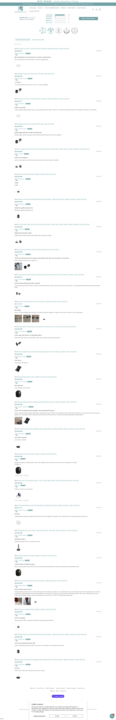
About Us (32, 688)
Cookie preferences (92, 709)
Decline (75, 716)
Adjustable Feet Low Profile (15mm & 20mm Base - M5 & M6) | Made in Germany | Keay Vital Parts (47, 530)
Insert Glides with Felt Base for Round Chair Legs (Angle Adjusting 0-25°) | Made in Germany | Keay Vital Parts (51, 274)
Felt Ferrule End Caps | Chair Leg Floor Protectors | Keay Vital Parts (38, 249)
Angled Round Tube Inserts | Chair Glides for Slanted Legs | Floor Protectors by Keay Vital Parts (47, 326)
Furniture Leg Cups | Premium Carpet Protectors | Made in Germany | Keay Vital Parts (43, 48)
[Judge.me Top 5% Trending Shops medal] (74, 30)
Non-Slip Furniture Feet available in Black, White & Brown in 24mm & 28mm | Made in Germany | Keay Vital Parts (51, 429)
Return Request (50, 688)
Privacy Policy (39, 711)
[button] (41, 8)
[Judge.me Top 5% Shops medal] (66, 30)
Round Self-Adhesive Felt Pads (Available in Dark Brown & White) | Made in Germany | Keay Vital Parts (49, 505)
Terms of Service (60, 688)
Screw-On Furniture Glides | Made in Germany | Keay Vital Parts (37, 174)
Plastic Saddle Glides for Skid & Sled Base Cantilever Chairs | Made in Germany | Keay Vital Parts (47, 351)
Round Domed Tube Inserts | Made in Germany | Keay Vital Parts (37, 377)
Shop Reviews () (38, 39)
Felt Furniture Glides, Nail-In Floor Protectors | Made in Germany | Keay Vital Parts (42, 301)
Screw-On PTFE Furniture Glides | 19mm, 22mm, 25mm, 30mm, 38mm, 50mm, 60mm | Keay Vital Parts (48, 480)
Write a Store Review (88, 18)
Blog (57, 691)
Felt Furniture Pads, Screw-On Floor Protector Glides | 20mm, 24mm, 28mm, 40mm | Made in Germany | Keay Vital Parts (54, 149)
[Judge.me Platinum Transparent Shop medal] (43, 30)
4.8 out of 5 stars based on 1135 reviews (66, 1)
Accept (57, 716)
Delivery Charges (71, 688)
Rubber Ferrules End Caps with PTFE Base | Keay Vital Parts (36, 73)
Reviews (52, 691)
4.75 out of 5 (32, 17)
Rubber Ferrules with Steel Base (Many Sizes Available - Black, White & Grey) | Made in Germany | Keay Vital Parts (52, 199)
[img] (28, 18)
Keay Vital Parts (26, 709)
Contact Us (63, 691)
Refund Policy (40, 688)
